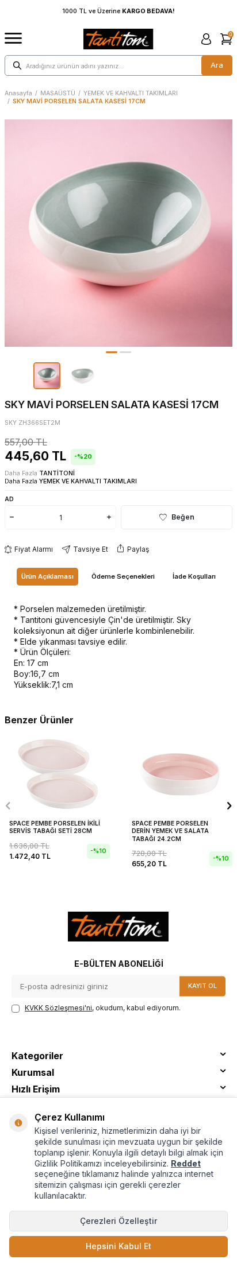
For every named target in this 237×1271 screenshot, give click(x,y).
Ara (217, 64)
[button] (111, 352)
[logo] (118, 39)
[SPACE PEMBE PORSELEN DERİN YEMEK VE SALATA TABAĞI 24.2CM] (179, 773)
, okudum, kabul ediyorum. (103, 1007)
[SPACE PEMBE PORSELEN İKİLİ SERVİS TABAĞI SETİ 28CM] (57, 773)
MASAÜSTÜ (57, 93)
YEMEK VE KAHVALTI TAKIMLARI (130, 93)
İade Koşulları (194, 576)
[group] (118, 233)
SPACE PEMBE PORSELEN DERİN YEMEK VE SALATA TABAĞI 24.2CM (170, 831)
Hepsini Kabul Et (118, 1246)
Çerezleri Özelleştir (118, 1221)
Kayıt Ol (202, 986)
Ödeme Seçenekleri (123, 576)
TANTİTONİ (57, 473)
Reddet (186, 1163)
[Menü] (13, 38)
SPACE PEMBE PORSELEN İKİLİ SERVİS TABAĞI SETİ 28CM (54, 827)
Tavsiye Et (90, 549)
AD (9, 498)
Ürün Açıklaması (47, 576)
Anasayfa (18, 93)
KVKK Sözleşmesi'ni (58, 1007)
